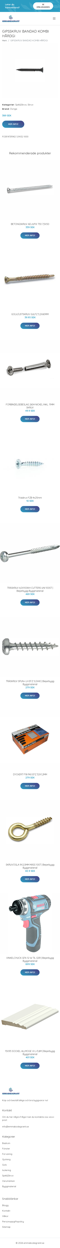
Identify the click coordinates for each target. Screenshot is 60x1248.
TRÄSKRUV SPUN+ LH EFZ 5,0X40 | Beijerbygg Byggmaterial (30, 683)
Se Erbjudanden (43, 5)
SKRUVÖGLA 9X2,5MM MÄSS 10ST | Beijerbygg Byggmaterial (30, 866)
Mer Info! (13, 124)
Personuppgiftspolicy (13, 1221)
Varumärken (8, 1181)
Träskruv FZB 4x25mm (30, 497)
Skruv (30, 104)
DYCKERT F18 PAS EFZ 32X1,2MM (30, 774)
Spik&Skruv (21, 104)
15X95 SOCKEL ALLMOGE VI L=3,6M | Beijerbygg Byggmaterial (30, 1053)
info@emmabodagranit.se (15, 1126)
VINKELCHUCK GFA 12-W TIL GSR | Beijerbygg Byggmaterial (30, 959)
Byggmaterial (9, 1186)
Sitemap (6, 1227)
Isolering (6, 1170)
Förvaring (7, 1154)
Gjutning (6, 1159)
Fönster (6, 1148)
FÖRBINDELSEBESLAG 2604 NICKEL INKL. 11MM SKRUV (30, 406)
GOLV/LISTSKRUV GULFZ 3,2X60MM (30, 314)
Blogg (5, 1205)
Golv (4, 1164)
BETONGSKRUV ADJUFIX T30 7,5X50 (30, 224)
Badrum (6, 1143)
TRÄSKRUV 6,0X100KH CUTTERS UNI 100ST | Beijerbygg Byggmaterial (30, 589)
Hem (4, 40)
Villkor (5, 1216)
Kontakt (6, 1210)
